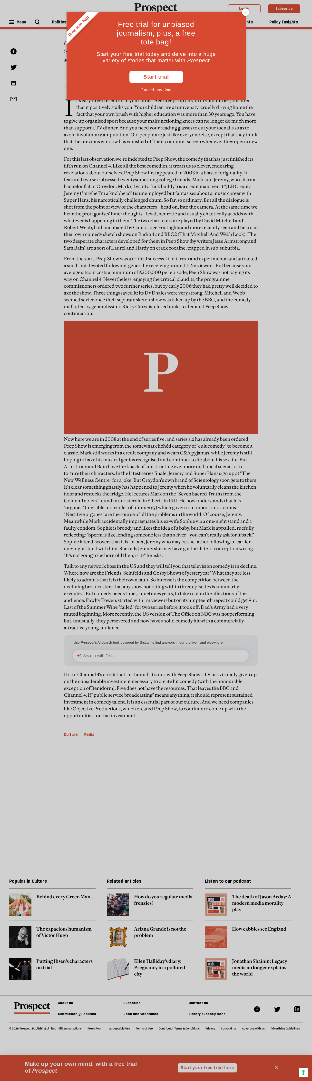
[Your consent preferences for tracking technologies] (303, 1072)
